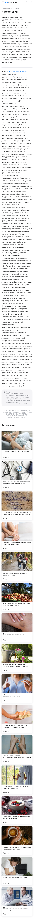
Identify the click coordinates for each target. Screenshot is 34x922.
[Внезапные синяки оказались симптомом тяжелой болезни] (17, 627)
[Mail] (6, 2)
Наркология (16, 8)
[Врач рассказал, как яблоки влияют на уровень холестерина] (17, 597)
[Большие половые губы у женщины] (17, 445)
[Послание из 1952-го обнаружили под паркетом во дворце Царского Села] (17, 505)
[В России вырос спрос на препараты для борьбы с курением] (17, 688)
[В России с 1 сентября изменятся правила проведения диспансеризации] (17, 901)
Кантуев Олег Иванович (18, 71)
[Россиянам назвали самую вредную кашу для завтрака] (17, 810)
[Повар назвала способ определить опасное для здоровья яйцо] (17, 719)
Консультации (6, 8)
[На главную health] (13, 2)
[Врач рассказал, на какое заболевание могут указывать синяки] (17, 749)
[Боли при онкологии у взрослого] (17, 871)
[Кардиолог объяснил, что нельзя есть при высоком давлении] (17, 840)
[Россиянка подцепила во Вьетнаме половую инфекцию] (17, 779)
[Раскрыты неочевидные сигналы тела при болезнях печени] (17, 536)
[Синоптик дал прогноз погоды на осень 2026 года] (17, 566)
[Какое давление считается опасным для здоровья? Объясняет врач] (17, 475)
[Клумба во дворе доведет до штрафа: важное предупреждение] (17, 658)
